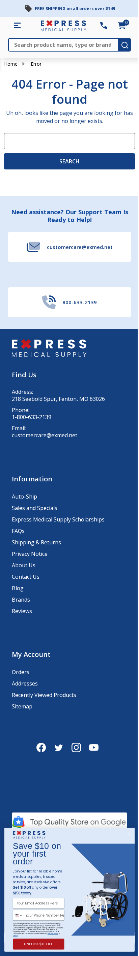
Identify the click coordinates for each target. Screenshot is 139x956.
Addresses (25, 683)
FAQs (18, 531)
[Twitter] (58, 747)
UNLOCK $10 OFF (38, 944)
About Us (23, 565)
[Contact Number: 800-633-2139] (103, 25)
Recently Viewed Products (44, 695)
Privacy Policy (53, 933)
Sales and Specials (34, 508)
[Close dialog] (128, 834)
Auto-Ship (24, 496)
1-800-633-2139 (31, 417)
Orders (20, 672)
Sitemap (22, 706)
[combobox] (18, 915)
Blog (18, 588)
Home (11, 64)
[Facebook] (41, 747)
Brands (21, 599)
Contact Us (25, 576)
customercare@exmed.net (44, 435)
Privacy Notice (30, 553)
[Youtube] (94, 747)
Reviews (22, 611)
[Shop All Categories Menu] (17, 26)
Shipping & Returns (36, 542)
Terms (15, 935)
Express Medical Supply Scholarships (58, 519)
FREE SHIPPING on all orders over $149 (75, 8)
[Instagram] (76, 747)
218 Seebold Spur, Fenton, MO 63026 (58, 399)
